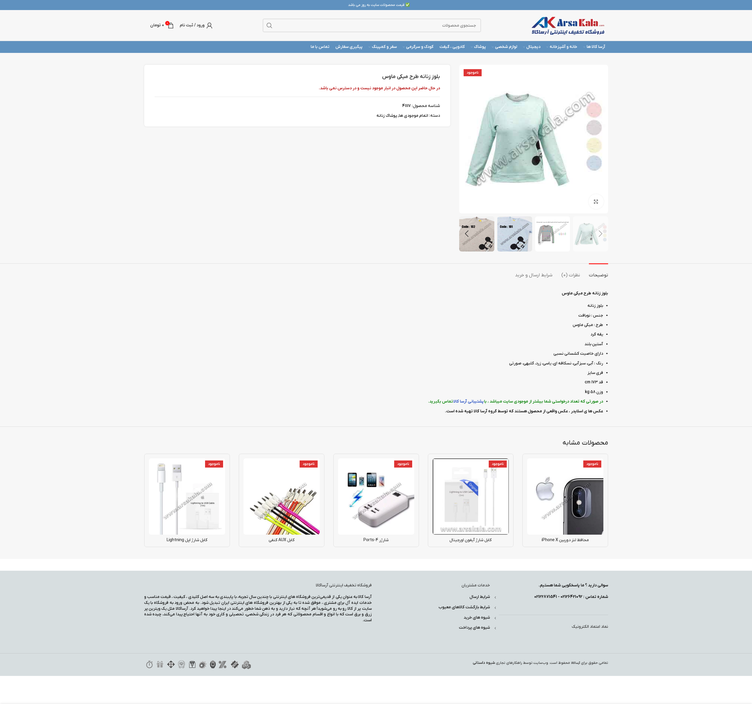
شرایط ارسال (480, 597)
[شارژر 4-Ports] (376, 496)
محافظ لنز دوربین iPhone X (565, 540)
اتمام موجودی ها (413, 116)
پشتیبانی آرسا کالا (468, 401)
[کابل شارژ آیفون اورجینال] (471, 496)
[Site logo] (568, 25)
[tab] (598, 272)
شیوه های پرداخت (474, 627)
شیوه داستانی (484, 662)
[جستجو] (269, 25)
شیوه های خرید (477, 617)
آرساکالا (575, 663)
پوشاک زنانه (386, 116)
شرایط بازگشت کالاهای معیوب (464, 607)
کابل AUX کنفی (282, 540)
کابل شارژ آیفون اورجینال (470, 540)
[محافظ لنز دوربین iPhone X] (565, 496)
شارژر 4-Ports (376, 540)
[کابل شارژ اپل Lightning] (187, 496)
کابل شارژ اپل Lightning (187, 540)
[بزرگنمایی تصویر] (596, 201)
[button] (600, 233)
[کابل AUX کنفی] (281, 496)
